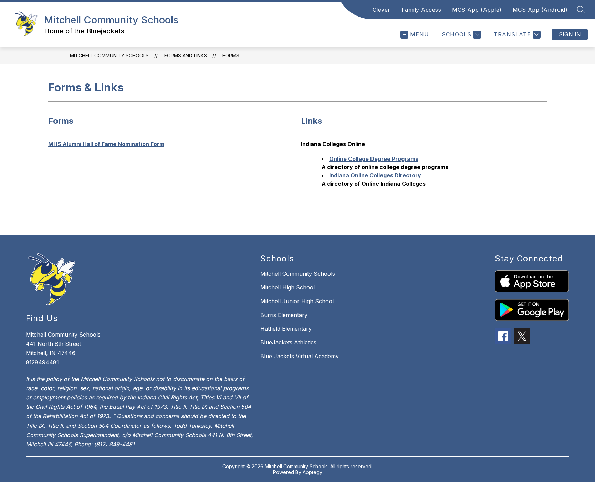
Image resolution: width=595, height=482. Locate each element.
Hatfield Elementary (286, 328)
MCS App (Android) (540, 9)
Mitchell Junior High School (297, 301)
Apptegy (312, 472)
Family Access (421, 9)
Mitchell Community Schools (109, 55)
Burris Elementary (283, 314)
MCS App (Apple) (477, 9)
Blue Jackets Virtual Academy (299, 356)
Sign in (570, 34)
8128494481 (42, 362)
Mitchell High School (287, 287)
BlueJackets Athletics (288, 342)
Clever (381, 9)
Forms (230, 55)
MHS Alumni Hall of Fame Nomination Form (106, 144)
